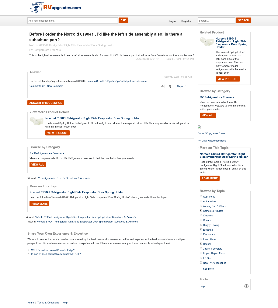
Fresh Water (209, 239)
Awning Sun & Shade (214, 206)
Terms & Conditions (48, 302)
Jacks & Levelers (212, 248)
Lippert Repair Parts (214, 253)
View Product (57, 133)
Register (186, 21)
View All (37, 164)
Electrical (208, 229)
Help (202, 286)
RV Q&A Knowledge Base (212, 140)
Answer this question (45, 103)
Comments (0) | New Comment (46, 86)
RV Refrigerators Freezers (47, 153)
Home (30, 302)
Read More (39, 203)
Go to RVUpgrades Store (211, 133)
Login (172, 21)
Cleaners (208, 215)
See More (208, 268)
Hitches (207, 244)
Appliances (209, 196)
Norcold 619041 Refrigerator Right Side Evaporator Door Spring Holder (92, 118)
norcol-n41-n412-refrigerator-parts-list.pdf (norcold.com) (117, 81)
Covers (207, 220)
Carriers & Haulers (213, 210)
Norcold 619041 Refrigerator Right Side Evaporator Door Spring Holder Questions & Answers (85, 217)
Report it (181, 86)
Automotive (209, 201)
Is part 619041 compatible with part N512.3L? (56, 254)
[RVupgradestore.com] (55, 7)
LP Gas (207, 258)
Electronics (209, 234)
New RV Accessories (214, 262)
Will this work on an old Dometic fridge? (53, 250)
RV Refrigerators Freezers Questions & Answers (63, 178)
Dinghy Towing (211, 225)
